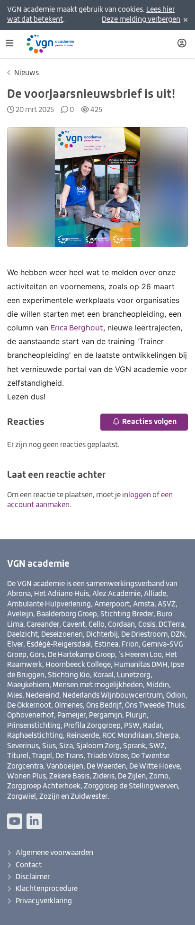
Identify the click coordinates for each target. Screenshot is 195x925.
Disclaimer (33, 877)
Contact (29, 865)
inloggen (136, 495)
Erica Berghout (77, 328)
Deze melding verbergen (141, 19)
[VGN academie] (54, 44)
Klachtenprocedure (47, 888)
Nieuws (26, 73)
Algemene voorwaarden (54, 852)
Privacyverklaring (44, 901)
